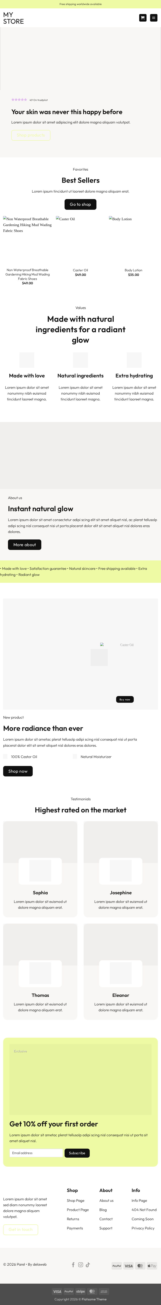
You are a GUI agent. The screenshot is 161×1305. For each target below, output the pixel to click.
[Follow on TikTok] (87, 1265)
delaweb (40, 1264)
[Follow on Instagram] (80, 1265)
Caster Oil (80, 270)
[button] (143, 18)
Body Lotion (133, 270)
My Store (13, 17)
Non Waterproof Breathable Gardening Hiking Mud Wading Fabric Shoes (27, 274)
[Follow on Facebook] (73, 1265)
